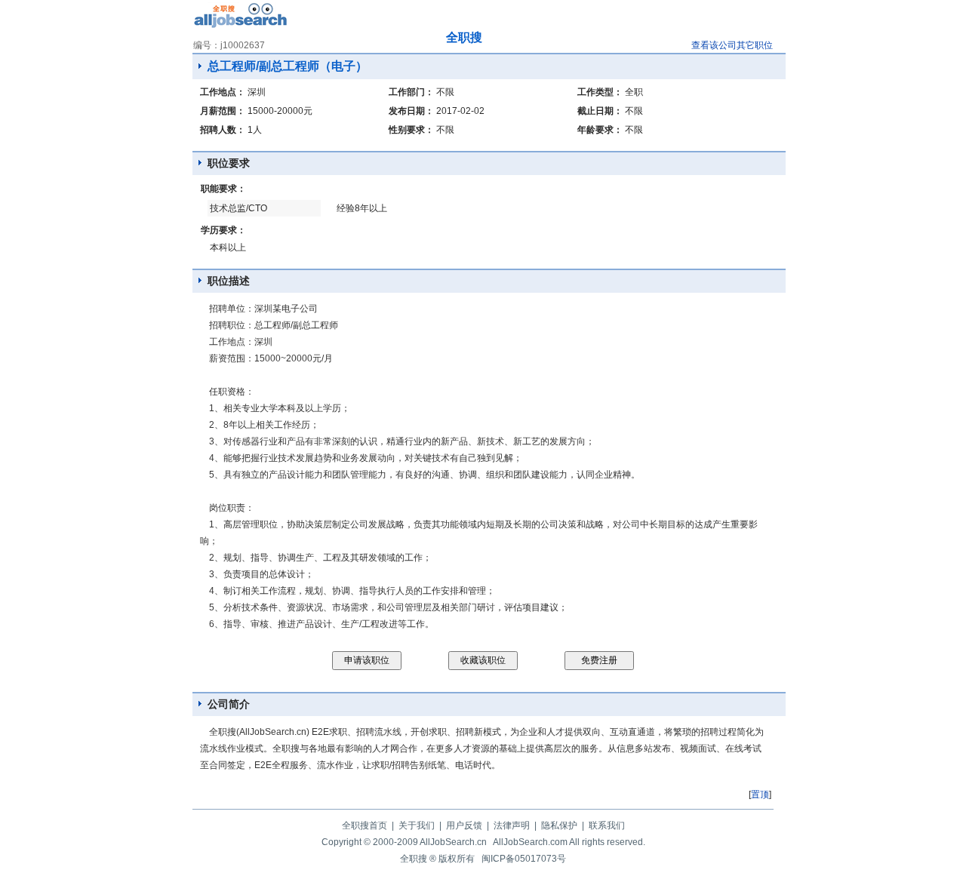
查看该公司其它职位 (732, 45)
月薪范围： (222, 111)
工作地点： (222, 92)
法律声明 (512, 825)
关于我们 (416, 825)
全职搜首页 (364, 825)
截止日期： (600, 111)
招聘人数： (222, 129)
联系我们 (607, 825)
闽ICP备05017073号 (523, 858)
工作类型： (600, 92)
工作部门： (411, 92)
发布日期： (411, 111)
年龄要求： (600, 129)
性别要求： (411, 129)
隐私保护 (559, 825)
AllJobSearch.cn (453, 842)
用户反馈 (464, 825)
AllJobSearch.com (530, 842)
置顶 (760, 794)
